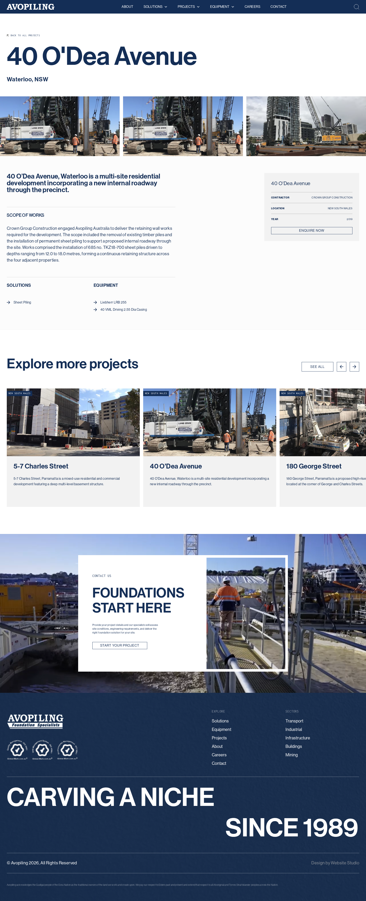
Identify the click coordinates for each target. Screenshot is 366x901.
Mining (292, 755)
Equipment (221, 729)
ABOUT (127, 7)
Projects (219, 738)
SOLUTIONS (153, 7)
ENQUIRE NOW (311, 231)
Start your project (119, 645)
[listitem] (73, 447)
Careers (219, 755)
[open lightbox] (60, 126)
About (217, 746)
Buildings (294, 746)
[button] (155, 7)
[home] (30, 7)
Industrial (294, 729)
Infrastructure (298, 738)
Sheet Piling (22, 302)
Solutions (220, 721)
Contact (219, 763)
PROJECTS (186, 7)
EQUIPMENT (219, 7)
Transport (294, 721)
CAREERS (253, 7)
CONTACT (278, 7)
